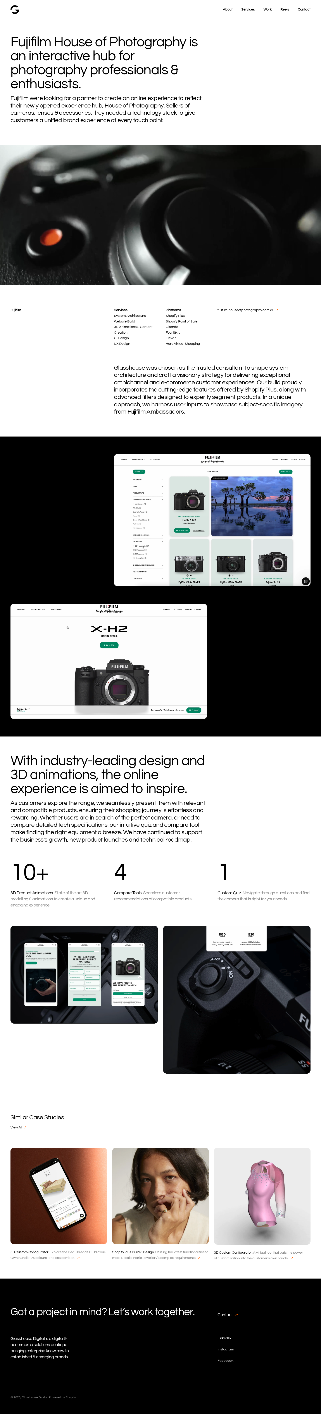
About (228, 9)
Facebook (225, 1360)
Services (248, 9)
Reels (284, 9)
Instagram (225, 1349)
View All (16, 1127)
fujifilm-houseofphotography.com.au (246, 310)
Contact (304, 9)
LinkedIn (224, 1338)
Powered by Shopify (62, 1397)
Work (268, 9)
